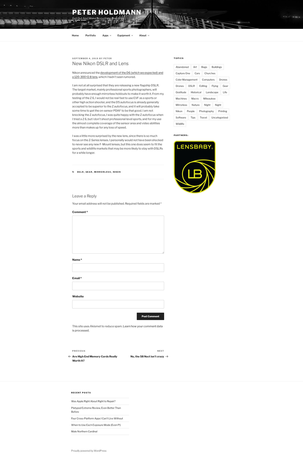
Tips (193, 117)
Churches (209, 73)
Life (225, 92)
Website (78, 296)
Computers (208, 79)
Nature (196, 104)
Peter (107, 58)
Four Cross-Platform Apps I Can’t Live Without (97, 418)
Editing (203, 85)
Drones (223, 79)
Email (77, 278)
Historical (196, 92)
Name (77, 259)
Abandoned (182, 66)
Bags (204, 66)
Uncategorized (219, 117)
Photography (206, 111)
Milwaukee (209, 98)
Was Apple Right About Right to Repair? (93, 401)
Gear (89, 172)
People (191, 111)
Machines (181, 98)
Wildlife (180, 123)
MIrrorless (102, 172)
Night (218, 104)
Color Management (186, 79)
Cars (197, 73)
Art (195, 66)
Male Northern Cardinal (84, 431)
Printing (222, 111)
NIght (207, 104)
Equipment (123, 35)
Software (181, 117)
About (142, 35)
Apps (105, 35)
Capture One (183, 73)
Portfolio (90, 35)
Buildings (217, 66)
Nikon (117, 172)
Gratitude (181, 92)
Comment (80, 212)
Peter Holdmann (106, 12)
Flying (215, 85)
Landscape (212, 92)
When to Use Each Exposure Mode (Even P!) (96, 424)
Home (75, 35)
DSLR (80, 172)
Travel (203, 117)
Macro (195, 98)
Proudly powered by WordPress (88, 450)
